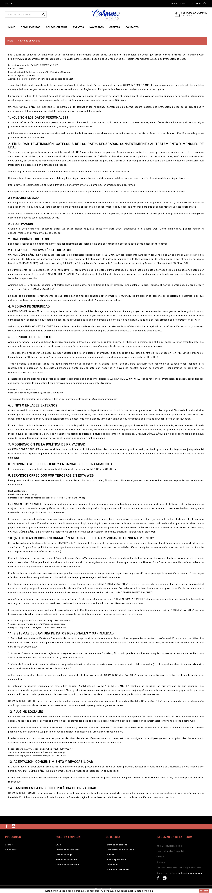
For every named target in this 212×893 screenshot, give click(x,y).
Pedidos (110, 855)
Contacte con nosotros (67, 864)
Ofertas (114, 27)
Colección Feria (56, 27)
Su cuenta (113, 837)
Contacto (132, 27)
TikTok (20, 826)
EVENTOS (78, 27)
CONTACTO (10, 3)
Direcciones (112, 864)
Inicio (11, 27)
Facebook (6, 826)
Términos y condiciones (68, 850)
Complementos (31, 27)
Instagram (13, 826)
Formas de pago (64, 855)
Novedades (97, 27)
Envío (58, 845)
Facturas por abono (116, 860)
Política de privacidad (67, 860)
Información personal (117, 845)
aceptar (204, 890)
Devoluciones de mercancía (120, 850)
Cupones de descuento (117, 869)
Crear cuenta (178, 3)
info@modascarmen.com (189, 873)
